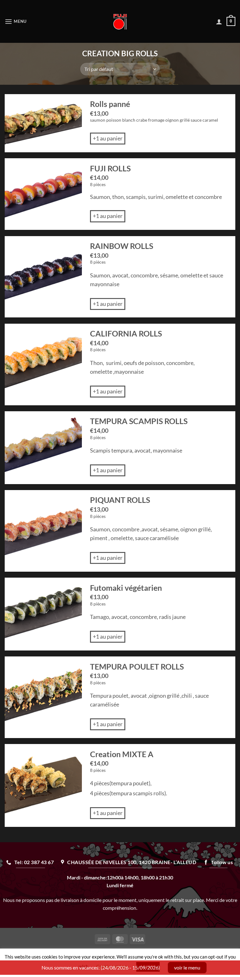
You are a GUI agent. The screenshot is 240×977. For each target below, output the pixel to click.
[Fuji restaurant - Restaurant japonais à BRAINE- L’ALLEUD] (120, 22)
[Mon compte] (219, 21)
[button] (16, 21)
